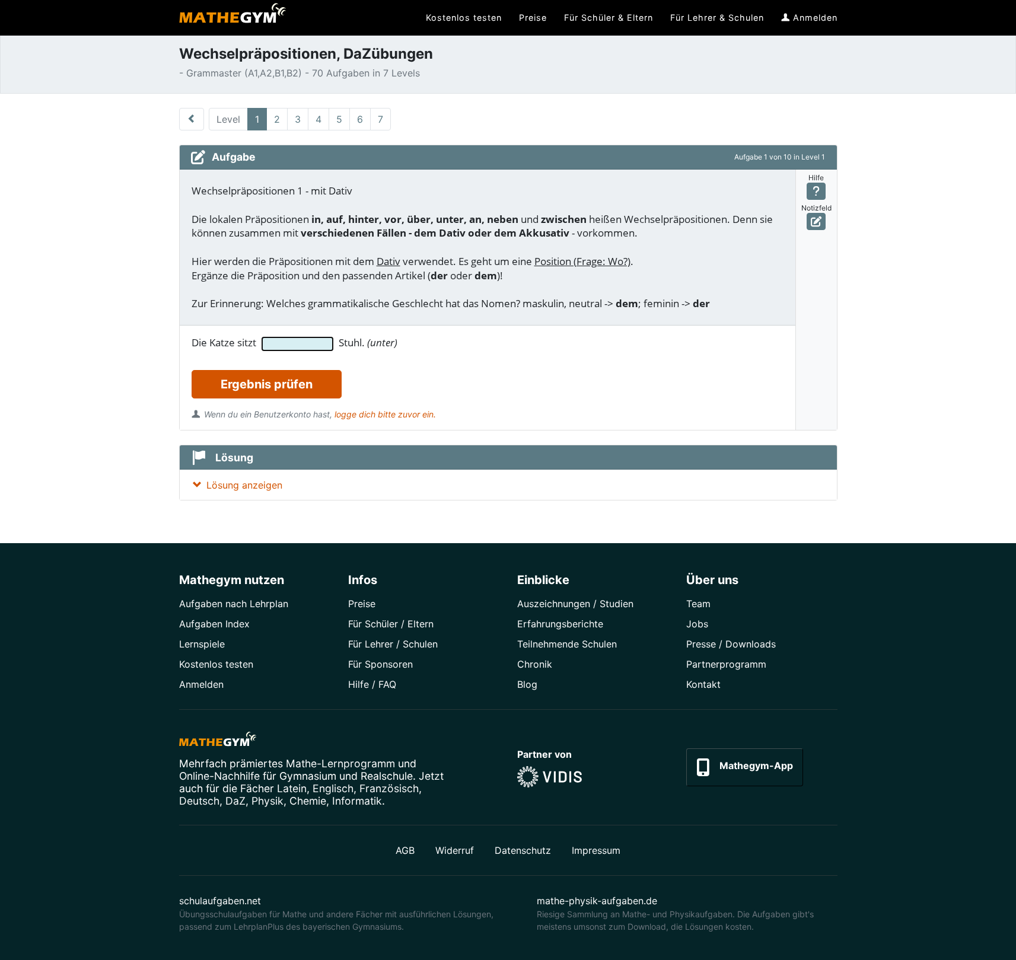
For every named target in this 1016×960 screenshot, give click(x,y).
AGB (405, 850)
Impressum (596, 850)
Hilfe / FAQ (372, 684)
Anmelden (201, 684)
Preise (361, 604)
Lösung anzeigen (244, 485)
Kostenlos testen (216, 664)
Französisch (389, 788)
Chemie (307, 801)
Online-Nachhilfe (219, 776)
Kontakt (703, 684)
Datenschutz (523, 850)
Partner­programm (726, 664)
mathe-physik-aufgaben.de (597, 901)
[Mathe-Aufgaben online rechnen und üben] (232, 18)
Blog (527, 684)
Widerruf (454, 850)
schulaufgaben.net (220, 901)
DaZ (235, 801)
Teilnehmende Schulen (567, 644)
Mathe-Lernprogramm (340, 763)
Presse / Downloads (731, 644)
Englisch (333, 788)
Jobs (697, 624)
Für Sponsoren (380, 664)
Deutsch (199, 801)
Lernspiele (202, 644)
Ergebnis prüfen (267, 384)
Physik (267, 801)
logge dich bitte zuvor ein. (385, 414)
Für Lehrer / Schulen (393, 644)
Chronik (534, 664)
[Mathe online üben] (217, 741)
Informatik (357, 801)
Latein (292, 788)
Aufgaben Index (214, 624)
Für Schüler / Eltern (391, 624)
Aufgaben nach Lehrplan (233, 604)
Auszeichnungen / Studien (575, 604)
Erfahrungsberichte (560, 624)
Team (698, 604)
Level (228, 119)
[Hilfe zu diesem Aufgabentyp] (816, 191)
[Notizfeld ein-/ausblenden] (816, 221)
